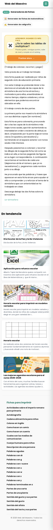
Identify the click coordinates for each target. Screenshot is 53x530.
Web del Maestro (16, 3)
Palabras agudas (15, 451)
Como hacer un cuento (18, 431)
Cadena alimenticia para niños (22, 419)
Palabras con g (14, 459)
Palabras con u (14, 468)
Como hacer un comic (18, 427)
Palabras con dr (15, 455)
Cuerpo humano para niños (21, 443)
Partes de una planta (17, 493)
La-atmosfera (11, 199)
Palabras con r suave (17, 463)
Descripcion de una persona (21, 447)
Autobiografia (14, 415)
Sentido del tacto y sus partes (22, 509)
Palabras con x (14, 476)
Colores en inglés (15, 423)
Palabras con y (14, 480)
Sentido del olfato (16, 505)
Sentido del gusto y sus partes (22, 497)
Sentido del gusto (15, 501)
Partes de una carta (17, 488)
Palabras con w (14, 472)
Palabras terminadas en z (20, 484)
